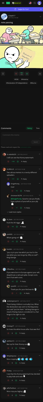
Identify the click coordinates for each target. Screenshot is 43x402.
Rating (29, 128)
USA (17, 79)
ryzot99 (13, 286)
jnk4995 (9, 234)
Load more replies (15, 212)
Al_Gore (9, 219)
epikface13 (10, 341)
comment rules (25, 147)
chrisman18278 (16, 196)
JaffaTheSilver (11, 388)
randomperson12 (12, 301)
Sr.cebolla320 (11, 154)
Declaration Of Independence (17, 83)
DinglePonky (15, 184)
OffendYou (10, 269)
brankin (9, 249)
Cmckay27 (10, 326)
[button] (35, 3)
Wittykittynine (11, 356)
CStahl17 (11, 16)
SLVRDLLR (10, 169)
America (25, 79)
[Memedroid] (8, 3)
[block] (40, 16)
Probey (9, 371)
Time (38, 128)
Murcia (33, 83)
